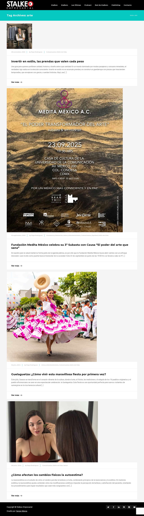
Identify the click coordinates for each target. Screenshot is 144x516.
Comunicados (51, 52)
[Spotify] (124, 507)
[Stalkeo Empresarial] (20, 5)
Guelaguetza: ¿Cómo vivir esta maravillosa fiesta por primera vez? (58, 374)
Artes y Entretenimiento (71, 235)
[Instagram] (129, 507)
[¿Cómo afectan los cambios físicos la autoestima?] (52, 431)
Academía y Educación (54, 235)
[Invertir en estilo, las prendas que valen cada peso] (19, 36)
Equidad (95, 235)
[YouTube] (134, 507)
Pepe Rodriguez (36, 52)
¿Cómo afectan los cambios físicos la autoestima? (47, 475)
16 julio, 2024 (15, 365)
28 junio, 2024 (16, 465)
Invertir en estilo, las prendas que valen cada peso (47, 61)
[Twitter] (108, 507)
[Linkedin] (118, 507)
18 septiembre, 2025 (18, 235)
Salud (65, 465)
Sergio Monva (21, 511)
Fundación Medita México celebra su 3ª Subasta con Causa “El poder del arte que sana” (69, 246)
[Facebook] (113, 507)
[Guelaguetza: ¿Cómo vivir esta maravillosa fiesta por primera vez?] (52, 317)
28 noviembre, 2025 (18, 52)
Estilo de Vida (62, 52)
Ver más (15, 82)
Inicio (131, 15)
